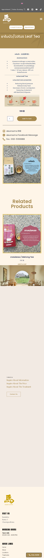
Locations (5, 552)
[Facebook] (28, 9)
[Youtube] (36, 9)
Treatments (5, 555)
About (4, 550)
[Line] (32, 9)
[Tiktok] (41, 9)
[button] (24, 9)
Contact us (14, 394)
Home (4, 547)
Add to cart (27, 119)
